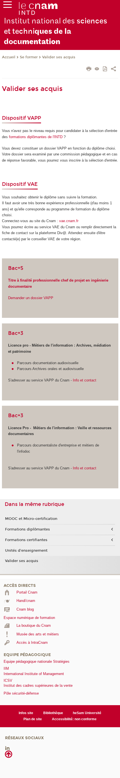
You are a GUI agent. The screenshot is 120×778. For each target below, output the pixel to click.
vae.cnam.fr (68, 221)
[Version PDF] (105, 69)
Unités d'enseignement (26, 550)
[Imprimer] (89, 69)
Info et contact (84, 380)
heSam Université (87, 713)
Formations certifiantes (26, 540)
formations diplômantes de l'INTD (35, 137)
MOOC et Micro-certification (31, 519)
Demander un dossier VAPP (30, 298)
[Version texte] (97, 69)
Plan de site (32, 719)
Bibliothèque (53, 713)
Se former (29, 57)
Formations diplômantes (27, 529)
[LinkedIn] (7, 748)
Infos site (26, 713)
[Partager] (113, 69)
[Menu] (7, 5)
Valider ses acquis (58, 57)
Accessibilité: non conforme (74, 719)
